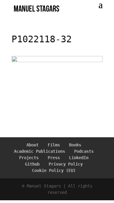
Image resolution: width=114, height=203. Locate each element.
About (32, 144)
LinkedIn (78, 157)
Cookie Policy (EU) (54, 170)
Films (54, 144)
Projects (29, 157)
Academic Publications (39, 151)
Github (32, 164)
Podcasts (84, 151)
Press (54, 157)
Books (75, 144)
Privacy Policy (66, 164)
